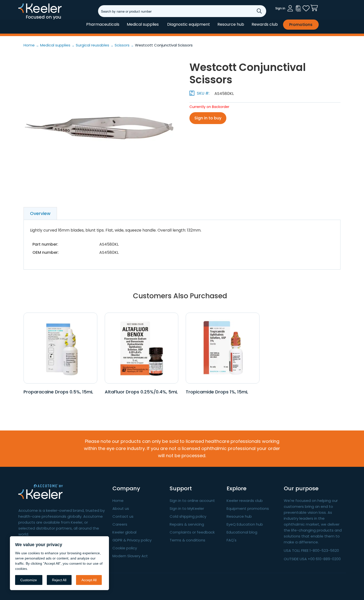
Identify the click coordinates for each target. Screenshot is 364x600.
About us (120, 508)
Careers (119, 524)
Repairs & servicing (187, 524)
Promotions (300, 24)
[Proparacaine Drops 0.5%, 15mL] (60, 348)
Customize (28, 580)
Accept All (89, 580)
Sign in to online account (192, 500)
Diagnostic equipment (188, 24)
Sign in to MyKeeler (187, 508)
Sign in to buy (207, 118)
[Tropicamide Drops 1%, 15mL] (222, 348)
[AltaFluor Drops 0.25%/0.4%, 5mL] (141, 348)
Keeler (24, 19)
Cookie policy (124, 548)
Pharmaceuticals (102, 24)
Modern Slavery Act (130, 555)
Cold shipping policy (188, 516)
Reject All (59, 580)
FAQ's (231, 540)
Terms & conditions (187, 540)
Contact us (122, 516)
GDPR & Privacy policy (132, 540)
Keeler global (124, 532)
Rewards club (265, 24)
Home (118, 500)
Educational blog (242, 532)
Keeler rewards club (245, 500)
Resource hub (230, 24)
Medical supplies (143, 24)
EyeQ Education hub (245, 524)
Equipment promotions (248, 508)
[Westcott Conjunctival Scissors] (99, 128)
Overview (40, 213)
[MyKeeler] (298, 8)
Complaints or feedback (192, 532)
